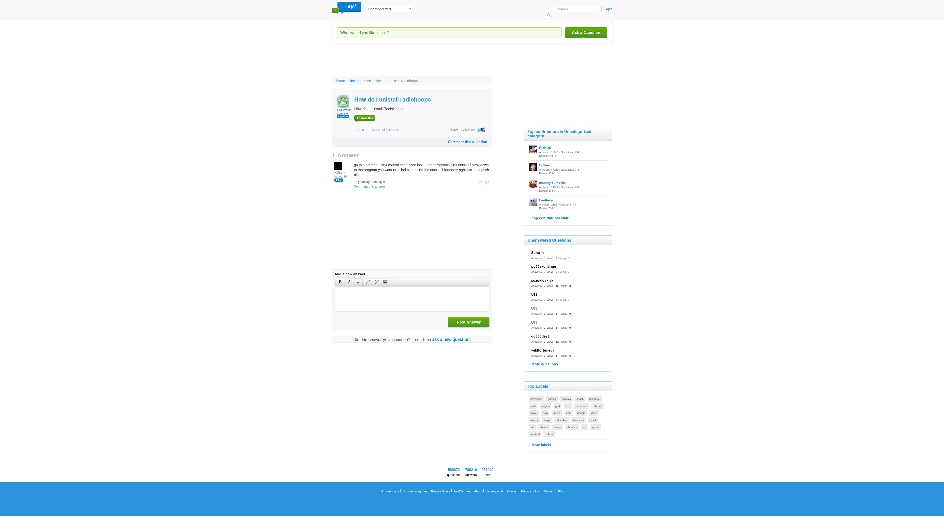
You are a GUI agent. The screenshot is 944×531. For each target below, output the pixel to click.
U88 (534, 294)
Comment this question (467, 141)
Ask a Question (586, 32)
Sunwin (537, 252)
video (594, 413)
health (580, 399)
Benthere (546, 200)
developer (536, 399)
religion (545, 406)
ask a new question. (451, 339)
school (549, 434)
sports (596, 427)
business (578, 420)
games (552, 399)
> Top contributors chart (549, 217)
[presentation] (340, 282)
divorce (544, 427)
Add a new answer (350, 273)
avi (584, 427)
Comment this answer (369, 186)
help (545, 413)
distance (572, 427)
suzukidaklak (542, 280)
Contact (512, 491)
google (581, 413)
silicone (597, 406)
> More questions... (545, 363)
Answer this (364, 118)
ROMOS (545, 147)
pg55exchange (543, 266)
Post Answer (469, 322)
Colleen (545, 165)
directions (582, 406)
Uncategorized (360, 80)
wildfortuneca (542, 350)
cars (569, 413)
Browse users (390, 491)
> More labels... (541, 444)
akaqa (557, 427)
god (557, 406)
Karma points (494, 491)
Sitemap (548, 491)
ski (532, 427)
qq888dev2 (540, 336)
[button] (340, 282)
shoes (534, 420)
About (478, 491)
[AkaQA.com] (346, 7)
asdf (533, 406)
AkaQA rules (462, 491)
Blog (561, 491)
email (593, 420)
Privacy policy (530, 491)
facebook (594, 399)
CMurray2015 (346, 109)
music (556, 413)
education (561, 420)
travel (534, 413)
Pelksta (339, 172)
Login (608, 9)
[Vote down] (368, 130)
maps (547, 420)
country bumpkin (552, 182)
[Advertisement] (421, 64)
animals (566, 399)
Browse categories (415, 491)
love (567, 406)
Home (340, 80)
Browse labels (440, 491)
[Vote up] (358, 130)
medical (535, 434)
